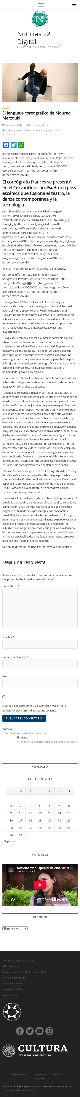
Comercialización (12, 989)
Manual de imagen (12, 983)
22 (69, 820)
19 (40, 820)
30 (11, 835)
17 (20, 820)
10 (20, 813)
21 (59, 820)
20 (49, 820)
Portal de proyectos (13, 977)
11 (30, 813)
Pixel (15, 134)
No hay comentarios (38, 125)
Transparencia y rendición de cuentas (24, 971)
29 (69, 827)
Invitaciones (9, 994)
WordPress (64, 1086)
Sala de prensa (10, 966)
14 (59, 813)
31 (20, 835)
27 (49, 827)
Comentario (10, 586)
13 (49, 813)
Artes (5, 106)
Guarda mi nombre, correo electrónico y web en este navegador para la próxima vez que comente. (34, 708)
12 (40, 813)
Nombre (8, 637)
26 (40, 827)
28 (59, 827)
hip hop (48, 130)
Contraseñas (39, 1074)
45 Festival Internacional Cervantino (24, 130)
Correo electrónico (15, 657)
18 (30, 820)
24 (20, 827)
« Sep (5, 841)
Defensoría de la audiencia (17, 960)
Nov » (13, 841)
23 (11, 827)
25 (30, 827)
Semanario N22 (60, 1074)
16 (11, 820)
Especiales (40, 1078)
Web (5, 676)
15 (69, 813)
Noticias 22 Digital (33, 37)
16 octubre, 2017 (13, 125)
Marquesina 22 (19, 1074)
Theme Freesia (49, 1086)
